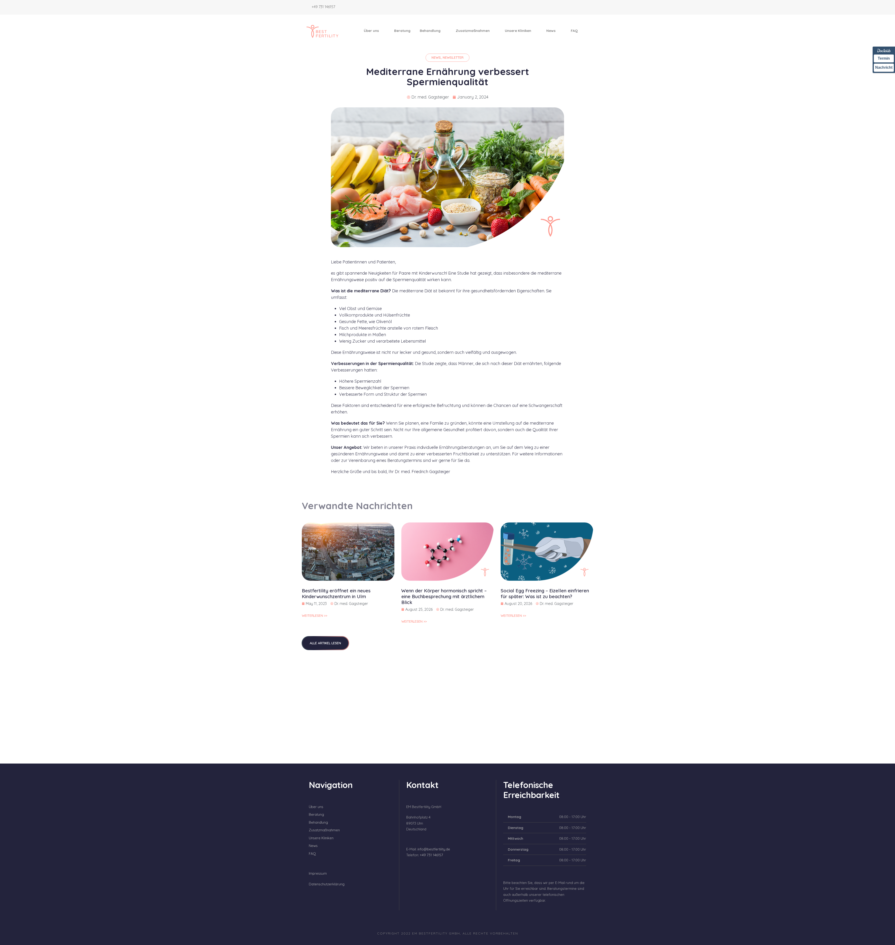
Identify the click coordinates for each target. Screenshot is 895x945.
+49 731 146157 (323, 6)
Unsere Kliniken (518, 30)
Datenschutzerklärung (326, 884)
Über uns (371, 30)
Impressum (318, 873)
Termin (884, 58)
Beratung (402, 30)
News (551, 30)
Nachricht (883, 67)
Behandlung (430, 30)
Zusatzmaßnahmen (473, 30)
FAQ (574, 30)
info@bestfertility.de (433, 849)
